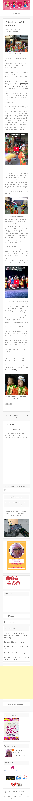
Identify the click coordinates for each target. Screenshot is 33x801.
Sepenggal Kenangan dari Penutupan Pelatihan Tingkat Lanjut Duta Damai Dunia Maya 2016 (15, 635)
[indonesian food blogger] (18, 771)
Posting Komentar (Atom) (19, 487)
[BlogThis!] (7, 404)
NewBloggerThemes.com (16, 798)
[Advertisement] (16, 682)
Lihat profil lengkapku (19, 755)
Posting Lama (25, 415)
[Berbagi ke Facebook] (11, 404)
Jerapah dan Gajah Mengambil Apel (15, 653)
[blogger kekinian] (24, 780)
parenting (12, 407)
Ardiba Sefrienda (19, 750)
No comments (16, 31)
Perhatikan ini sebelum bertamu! (14, 642)
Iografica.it (13, 796)
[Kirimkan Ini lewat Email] (6, 404)
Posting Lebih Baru (10, 415)
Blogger (22, 704)
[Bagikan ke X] (9, 404)
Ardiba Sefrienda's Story (21, 792)
